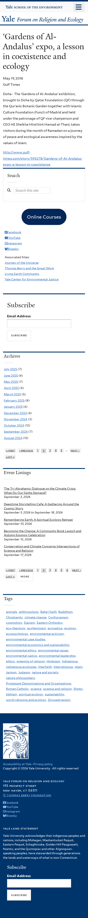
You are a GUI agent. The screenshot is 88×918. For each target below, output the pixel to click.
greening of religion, (30, 661)
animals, (12, 611)
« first (10, 450)
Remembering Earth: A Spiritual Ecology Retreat (38, 519)
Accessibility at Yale (17, 764)
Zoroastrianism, (59, 700)
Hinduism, (54, 661)
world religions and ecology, (26, 700)
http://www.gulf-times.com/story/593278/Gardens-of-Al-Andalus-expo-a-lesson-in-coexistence (42, 158)
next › (75, 450)
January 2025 (13, 406)
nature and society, (45, 672)
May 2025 (11, 381)
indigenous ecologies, (21, 667)
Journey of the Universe (22, 262)
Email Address (19, 316)
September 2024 (16, 431)
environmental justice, (22, 655)
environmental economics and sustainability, (38, 645)
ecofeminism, (37, 628)
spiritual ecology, (31, 694)
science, (36, 688)
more (25, 576)
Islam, (79, 667)
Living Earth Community (22, 274)
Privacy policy (43, 764)
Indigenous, (70, 661)
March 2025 (12, 394)
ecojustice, (55, 628)
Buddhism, (65, 611)
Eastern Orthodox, (50, 622)
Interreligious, (64, 667)
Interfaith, (45, 667)
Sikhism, (12, 694)
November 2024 (15, 419)
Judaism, (24, 672)
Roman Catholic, (17, 688)
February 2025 (14, 400)
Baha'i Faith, (48, 611)
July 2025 (10, 369)
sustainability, (55, 694)
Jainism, (11, 672)
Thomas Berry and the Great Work (29, 268)
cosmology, (14, 622)
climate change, (36, 617)
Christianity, (14, 617)
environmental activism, (47, 633)
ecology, (70, 628)
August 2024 (13, 438)
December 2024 (15, 413)
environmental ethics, (21, 650)
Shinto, (78, 688)
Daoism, (30, 622)
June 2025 (11, 375)
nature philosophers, (20, 678)
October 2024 (14, 425)
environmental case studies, (26, 639)
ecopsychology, (17, 633)
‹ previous (26, 450)
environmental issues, (53, 650)
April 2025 (11, 388)
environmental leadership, (57, 655)
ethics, (10, 661)
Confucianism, (58, 617)
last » (10, 456)
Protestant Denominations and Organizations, (39, 683)
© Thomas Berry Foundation (27, 795)
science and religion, (57, 688)
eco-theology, (16, 628)
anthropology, (29, 611)
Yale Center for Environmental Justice (32, 279)
